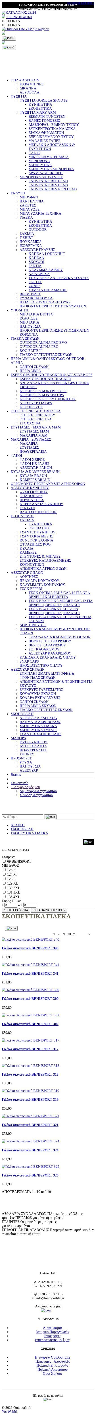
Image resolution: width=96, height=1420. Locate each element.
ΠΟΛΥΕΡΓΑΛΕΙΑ (33, 451)
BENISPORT (21, 861)
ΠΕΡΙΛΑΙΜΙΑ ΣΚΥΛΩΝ (38, 706)
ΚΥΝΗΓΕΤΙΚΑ (40, 104)
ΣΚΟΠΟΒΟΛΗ (22, 714)
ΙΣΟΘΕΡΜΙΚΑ (31, 246)
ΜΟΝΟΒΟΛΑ (39, 161)
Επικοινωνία (19, 783)
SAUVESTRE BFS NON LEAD (53, 189)
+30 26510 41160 (19, 17)
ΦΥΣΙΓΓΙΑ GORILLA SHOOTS (43, 100)
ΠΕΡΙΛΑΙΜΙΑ (30, 371)
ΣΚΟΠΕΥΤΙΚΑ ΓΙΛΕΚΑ (38, 726)
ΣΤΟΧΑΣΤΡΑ (30, 423)
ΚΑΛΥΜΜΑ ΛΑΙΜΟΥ (46, 270)
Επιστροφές (52, 1336)
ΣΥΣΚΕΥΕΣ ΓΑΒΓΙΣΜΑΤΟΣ (41, 690)
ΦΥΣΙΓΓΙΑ (19, 96)
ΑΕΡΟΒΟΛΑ (30, 92)
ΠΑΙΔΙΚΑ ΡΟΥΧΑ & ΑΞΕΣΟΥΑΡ (45, 302)
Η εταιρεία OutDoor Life (52, 1357)
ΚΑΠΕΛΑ (36, 258)
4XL (16, 897)
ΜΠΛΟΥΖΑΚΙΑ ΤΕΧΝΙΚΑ (40, 213)
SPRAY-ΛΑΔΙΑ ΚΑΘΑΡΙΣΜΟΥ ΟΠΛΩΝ (60, 637)
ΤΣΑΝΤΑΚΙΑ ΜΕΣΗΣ (36, 536)
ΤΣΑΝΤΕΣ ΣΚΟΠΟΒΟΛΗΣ (40, 734)
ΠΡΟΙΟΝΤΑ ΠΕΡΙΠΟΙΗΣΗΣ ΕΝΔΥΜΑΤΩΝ (53, 306)
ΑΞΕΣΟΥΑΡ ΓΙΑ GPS (36, 403)
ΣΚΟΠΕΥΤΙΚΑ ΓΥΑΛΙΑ (38, 730)
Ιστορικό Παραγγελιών (52, 1332)
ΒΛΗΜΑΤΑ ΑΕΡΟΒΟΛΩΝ (40, 722)
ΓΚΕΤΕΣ (35, 282)
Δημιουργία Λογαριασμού (38, 791)
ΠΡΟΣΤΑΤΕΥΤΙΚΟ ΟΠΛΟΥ (41, 665)
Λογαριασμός (52, 1328)
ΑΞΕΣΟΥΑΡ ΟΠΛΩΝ (27, 572)
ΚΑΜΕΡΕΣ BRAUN (35, 480)
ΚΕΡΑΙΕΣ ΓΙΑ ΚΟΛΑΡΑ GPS (42, 395)
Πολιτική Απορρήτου (53, 1369)
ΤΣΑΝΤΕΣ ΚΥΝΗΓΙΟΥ (38, 532)
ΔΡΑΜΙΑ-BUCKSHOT (46, 173)
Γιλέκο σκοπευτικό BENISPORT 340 (30, 948)
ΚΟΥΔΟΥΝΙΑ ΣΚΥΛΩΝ (38, 694)
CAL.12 (34, 153)
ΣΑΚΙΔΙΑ (27, 233)
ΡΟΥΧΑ (26, 762)
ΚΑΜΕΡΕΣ (28, 552)
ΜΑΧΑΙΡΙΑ (29, 443)
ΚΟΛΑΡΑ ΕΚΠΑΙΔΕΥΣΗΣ (40, 698)
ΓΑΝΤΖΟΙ (27, 508)
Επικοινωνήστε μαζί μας (52, 1340)
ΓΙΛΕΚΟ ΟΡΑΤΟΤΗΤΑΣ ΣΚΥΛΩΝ (46, 355)
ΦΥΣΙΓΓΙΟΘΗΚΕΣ (34, 492)
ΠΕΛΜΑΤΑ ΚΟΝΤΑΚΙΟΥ (39, 581)
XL (15, 883)
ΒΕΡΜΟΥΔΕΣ (30, 294)
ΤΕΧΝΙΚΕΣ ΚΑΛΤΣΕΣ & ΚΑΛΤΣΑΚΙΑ (59, 278)
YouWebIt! (9, 1411)
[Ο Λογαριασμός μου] (48, 33)
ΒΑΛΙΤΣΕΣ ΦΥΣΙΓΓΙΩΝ (38, 512)
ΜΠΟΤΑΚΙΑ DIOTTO (37, 314)
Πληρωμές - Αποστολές (52, 1361)
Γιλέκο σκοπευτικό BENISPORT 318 (30, 1074)
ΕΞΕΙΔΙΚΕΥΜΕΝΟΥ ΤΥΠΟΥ (51, 137)
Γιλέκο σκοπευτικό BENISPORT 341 (30, 973)
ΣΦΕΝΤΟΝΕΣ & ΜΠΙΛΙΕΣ (40, 556)
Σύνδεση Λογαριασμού (36, 795)
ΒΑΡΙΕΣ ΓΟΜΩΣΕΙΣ (44, 120)
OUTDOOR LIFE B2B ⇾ (80, 3)
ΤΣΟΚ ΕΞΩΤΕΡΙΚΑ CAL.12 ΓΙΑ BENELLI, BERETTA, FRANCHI (54, 611)
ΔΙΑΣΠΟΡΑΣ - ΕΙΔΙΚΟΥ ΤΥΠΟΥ (54, 124)
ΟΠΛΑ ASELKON (25, 80)
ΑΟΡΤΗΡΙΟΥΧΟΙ (33, 625)
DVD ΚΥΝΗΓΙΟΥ (34, 742)
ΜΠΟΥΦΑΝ (29, 197)
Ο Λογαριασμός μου (25, 787)
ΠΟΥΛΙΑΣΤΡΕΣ (32, 500)
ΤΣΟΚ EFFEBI (31, 589)
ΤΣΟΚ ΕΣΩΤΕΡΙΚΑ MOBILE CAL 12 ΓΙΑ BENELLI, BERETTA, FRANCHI (61, 603)
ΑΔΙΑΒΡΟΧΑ (39, 274)
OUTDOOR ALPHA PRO (39, 346)
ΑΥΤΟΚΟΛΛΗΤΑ (33, 746)
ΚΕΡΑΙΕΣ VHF (31, 407)
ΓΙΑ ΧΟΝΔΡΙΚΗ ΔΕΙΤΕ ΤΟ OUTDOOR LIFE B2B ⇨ (48, 4)
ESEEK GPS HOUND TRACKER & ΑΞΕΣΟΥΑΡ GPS (51, 375)
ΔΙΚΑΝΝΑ (28, 88)
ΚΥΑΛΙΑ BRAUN (33, 476)
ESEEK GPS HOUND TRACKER (45, 379)
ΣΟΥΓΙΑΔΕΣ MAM (34, 431)
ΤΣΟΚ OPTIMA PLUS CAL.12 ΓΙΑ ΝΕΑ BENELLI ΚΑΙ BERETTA (59, 595)
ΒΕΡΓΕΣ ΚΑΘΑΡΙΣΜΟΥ (47, 645)
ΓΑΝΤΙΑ (35, 266)
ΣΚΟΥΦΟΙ (36, 262)
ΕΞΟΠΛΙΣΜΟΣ (22, 516)
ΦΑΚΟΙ (16, 455)
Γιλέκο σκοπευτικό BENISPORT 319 (30, 1099)
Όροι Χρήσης (52, 1373)
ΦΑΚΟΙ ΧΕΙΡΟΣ (32, 459)
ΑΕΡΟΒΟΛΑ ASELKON (38, 718)
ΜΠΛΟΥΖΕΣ (30, 209)
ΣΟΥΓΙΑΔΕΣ (29, 447)
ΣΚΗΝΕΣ (27, 754)
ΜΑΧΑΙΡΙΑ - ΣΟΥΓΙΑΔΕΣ (31, 439)
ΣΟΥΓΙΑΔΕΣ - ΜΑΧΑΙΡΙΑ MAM (36, 427)
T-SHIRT (26, 237)
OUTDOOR (38, 229)
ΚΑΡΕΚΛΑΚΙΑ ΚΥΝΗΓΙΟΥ (41, 504)
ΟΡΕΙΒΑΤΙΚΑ (39, 528)
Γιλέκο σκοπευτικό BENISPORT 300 (30, 998)
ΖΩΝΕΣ (34, 286)
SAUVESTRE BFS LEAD (48, 185)
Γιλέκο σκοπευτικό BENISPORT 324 (30, 1150)
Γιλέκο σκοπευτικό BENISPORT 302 (30, 1024)
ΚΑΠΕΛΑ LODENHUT (47, 254)
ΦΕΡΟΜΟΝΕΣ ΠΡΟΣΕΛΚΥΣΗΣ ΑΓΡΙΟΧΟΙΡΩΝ (48, 484)
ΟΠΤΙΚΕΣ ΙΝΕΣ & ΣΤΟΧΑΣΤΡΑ (36, 411)
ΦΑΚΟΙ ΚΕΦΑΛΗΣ (34, 463)
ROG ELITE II (31, 350)
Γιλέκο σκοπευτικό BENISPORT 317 (30, 1049)
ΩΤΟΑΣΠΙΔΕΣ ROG (35, 544)
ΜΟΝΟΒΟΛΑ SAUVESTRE (41, 177)
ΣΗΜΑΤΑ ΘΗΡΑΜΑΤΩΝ (48, 290)
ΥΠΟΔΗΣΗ (19, 310)
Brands (16, 774)
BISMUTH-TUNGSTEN (47, 116)
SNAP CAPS (29, 661)
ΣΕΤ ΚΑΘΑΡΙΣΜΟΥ (44, 649)
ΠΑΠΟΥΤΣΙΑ (30, 326)
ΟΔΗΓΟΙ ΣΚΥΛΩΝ (34, 367)
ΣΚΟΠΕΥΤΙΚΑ (40, 108)
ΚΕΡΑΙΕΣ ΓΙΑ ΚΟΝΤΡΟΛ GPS (43, 391)
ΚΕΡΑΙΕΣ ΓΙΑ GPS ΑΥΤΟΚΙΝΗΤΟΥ (48, 399)
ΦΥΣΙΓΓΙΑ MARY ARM (38, 112)
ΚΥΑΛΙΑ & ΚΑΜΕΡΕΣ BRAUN (35, 472)
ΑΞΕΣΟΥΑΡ (29, 770)
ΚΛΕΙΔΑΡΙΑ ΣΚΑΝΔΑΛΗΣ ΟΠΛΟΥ (48, 657)
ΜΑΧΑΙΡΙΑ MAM (33, 435)
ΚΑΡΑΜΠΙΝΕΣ (31, 84)
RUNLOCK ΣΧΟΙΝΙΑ (36, 540)
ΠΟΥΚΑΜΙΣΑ (31, 242)
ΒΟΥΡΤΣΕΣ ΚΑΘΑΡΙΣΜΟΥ (50, 641)
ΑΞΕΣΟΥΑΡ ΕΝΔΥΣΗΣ (37, 250)
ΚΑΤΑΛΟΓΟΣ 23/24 (21, 12)
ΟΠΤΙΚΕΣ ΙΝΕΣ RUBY (37, 415)
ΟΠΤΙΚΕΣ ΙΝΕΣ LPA (36, 419)
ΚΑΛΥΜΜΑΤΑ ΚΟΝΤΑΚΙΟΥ (42, 585)
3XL (16, 892)
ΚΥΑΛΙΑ (26, 548)
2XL (16, 888)
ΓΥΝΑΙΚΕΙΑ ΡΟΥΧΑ (36, 298)
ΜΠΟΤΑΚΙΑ (29, 322)
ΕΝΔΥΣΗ (18, 193)
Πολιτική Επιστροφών (52, 1365)
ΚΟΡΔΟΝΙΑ (29, 334)
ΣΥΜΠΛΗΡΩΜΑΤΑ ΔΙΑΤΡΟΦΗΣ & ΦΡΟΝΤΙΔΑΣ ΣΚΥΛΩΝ (47, 675)
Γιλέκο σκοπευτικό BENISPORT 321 (30, 1125)
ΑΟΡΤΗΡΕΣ (29, 576)
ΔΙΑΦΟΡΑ (18, 738)
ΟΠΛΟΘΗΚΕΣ (31, 496)
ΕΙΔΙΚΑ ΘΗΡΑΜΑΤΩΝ (46, 133)
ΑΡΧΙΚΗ (18, 825)
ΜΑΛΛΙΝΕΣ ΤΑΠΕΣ (44, 141)
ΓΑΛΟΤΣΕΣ (29, 318)
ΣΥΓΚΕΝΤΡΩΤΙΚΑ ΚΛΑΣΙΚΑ (52, 128)
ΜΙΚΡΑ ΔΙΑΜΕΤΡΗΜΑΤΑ (49, 157)
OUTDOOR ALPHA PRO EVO (43, 342)
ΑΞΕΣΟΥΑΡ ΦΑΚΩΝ (36, 468)
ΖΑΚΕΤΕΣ (28, 205)
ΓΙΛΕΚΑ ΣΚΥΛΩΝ (25, 338)
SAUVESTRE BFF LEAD (48, 181)
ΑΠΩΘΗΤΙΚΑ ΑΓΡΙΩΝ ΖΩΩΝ (43, 568)
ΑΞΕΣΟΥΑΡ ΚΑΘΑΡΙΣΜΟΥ (50, 653)
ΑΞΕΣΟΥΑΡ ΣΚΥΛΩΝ (28, 669)
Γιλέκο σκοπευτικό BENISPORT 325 (30, 1175)
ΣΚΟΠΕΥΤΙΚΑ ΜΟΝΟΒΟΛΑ (51, 169)
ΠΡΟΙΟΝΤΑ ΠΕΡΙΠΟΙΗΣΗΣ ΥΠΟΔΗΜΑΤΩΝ (54, 330)
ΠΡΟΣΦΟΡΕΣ (21, 758)
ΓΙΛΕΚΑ (26, 217)
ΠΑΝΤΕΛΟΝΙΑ (32, 201)
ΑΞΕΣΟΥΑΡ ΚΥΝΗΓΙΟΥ (30, 488)
